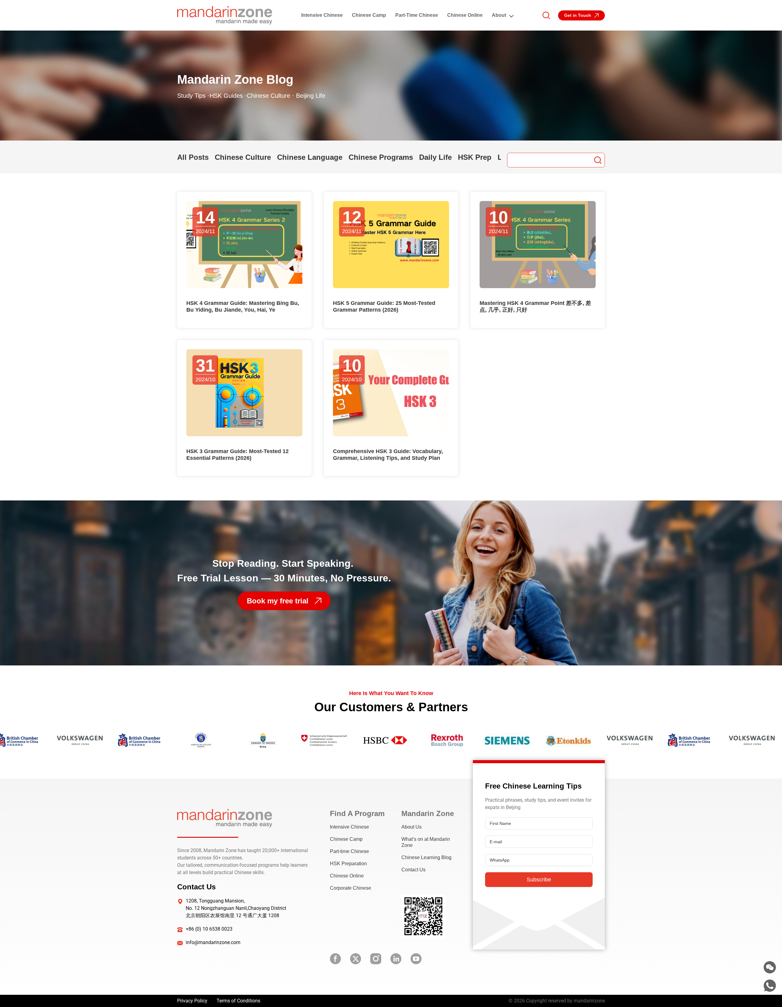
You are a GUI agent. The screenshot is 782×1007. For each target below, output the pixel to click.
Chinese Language (309, 157)
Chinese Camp (369, 15)
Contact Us (413, 869)
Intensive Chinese (322, 15)
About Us (411, 826)
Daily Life (435, 157)
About (499, 15)
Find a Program (356, 813)
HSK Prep (474, 157)
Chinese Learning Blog (426, 857)
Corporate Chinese (350, 888)
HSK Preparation (348, 863)
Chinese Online (465, 15)
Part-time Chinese (416, 15)
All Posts (193, 157)
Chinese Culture (243, 157)
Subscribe (539, 880)
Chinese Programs (381, 157)
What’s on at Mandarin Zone (425, 842)
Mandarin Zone (427, 813)
